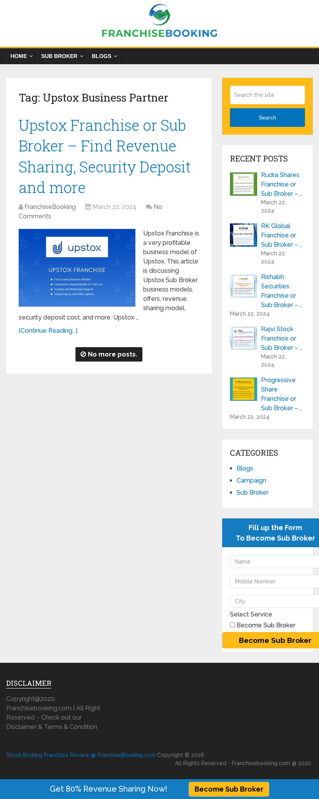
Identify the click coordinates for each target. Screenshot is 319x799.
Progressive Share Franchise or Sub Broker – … (281, 394)
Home (19, 56)
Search (267, 117)
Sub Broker (59, 56)
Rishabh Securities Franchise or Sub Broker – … (281, 291)
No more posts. (112, 354)
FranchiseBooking (50, 207)
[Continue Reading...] (48, 330)
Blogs (101, 56)
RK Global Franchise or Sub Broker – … (281, 235)
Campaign (251, 480)
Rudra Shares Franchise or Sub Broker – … (281, 184)
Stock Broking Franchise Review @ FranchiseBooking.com (81, 755)
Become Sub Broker (229, 789)
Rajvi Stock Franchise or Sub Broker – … (281, 338)
